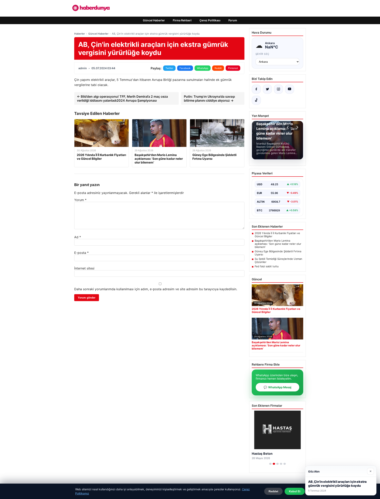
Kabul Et (294, 491)
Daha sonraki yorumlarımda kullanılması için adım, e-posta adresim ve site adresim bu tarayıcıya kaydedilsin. (155, 289)
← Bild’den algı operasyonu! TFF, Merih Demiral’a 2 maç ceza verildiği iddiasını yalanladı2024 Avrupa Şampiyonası (122, 98)
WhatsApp (202, 68)
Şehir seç (263, 53)
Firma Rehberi (182, 20)
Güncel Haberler (154, 20)
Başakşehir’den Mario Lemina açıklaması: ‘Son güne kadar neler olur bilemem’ (278, 244)
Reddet (273, 491)
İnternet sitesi (84, 268)
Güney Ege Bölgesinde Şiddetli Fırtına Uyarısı (278, 253)
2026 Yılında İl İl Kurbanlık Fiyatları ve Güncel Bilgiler (277, 235)
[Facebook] (256, 89)
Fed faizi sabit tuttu (267, 266)
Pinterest (233, 68)
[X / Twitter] (267, 89)
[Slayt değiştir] (270, 464)
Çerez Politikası (210, 20)
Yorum (80, 200)
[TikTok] (256, 100)
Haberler (79, 33)
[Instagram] (278, 89)
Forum (232, 20)
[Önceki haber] (288, 127)
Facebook (185, 68)
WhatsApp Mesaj (277, 387)
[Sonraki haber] (296, 127)
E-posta (81, 253)
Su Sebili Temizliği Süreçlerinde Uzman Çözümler (278, 260)
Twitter (169, 68)
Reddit (218, 68)
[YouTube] (289, 89)
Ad (77, 237)
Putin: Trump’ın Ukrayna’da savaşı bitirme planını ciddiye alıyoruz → (209, 98)
